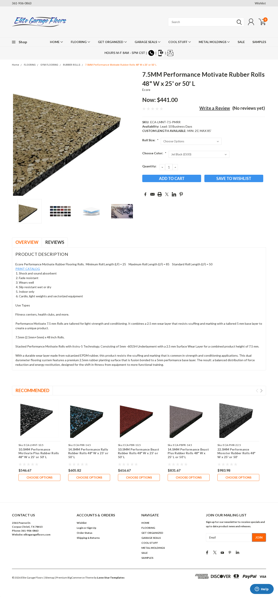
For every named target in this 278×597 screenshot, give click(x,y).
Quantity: (149, 166)
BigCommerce (76, 577)
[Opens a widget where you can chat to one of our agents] (262, 589)
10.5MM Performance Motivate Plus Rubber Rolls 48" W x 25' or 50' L (38, 453)
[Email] (152, 194)
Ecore (146, 89)
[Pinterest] (181, 194)
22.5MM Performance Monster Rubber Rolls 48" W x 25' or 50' (236, 453)
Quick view (39, 419)
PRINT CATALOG (27, 269)
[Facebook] (145, 194)
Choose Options (39, 477)
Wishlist (260, 3)
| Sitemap (49, 577)
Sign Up (91, 527)
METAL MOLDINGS (213, 42)
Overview (26, 242)
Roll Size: (150, 140)
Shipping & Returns (88, 537)
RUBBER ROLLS (71, 64)
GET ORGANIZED (111, 42)
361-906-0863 (21, 3)
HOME (55, 42)
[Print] (159, 194)
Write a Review (214, 108)
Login (80, 527)
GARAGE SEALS (146, 42)
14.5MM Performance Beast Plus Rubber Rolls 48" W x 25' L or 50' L (188, 453)
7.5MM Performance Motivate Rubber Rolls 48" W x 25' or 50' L (121, 64)
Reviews (54, 242)
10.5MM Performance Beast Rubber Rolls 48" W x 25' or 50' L (138, 453)
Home (15, 64)
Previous (17, 133)
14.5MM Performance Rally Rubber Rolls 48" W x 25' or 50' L (88, 453)
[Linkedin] (174, 194)
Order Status (84, 532)
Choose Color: (154, 153)
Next (133, 133)
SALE (241, 42)
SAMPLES (259, 42)
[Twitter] (167, 194)
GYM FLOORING (49, 64)
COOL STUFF (178, 42)
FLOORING (79, 42)
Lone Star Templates (110, 577)
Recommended (32, 390)
